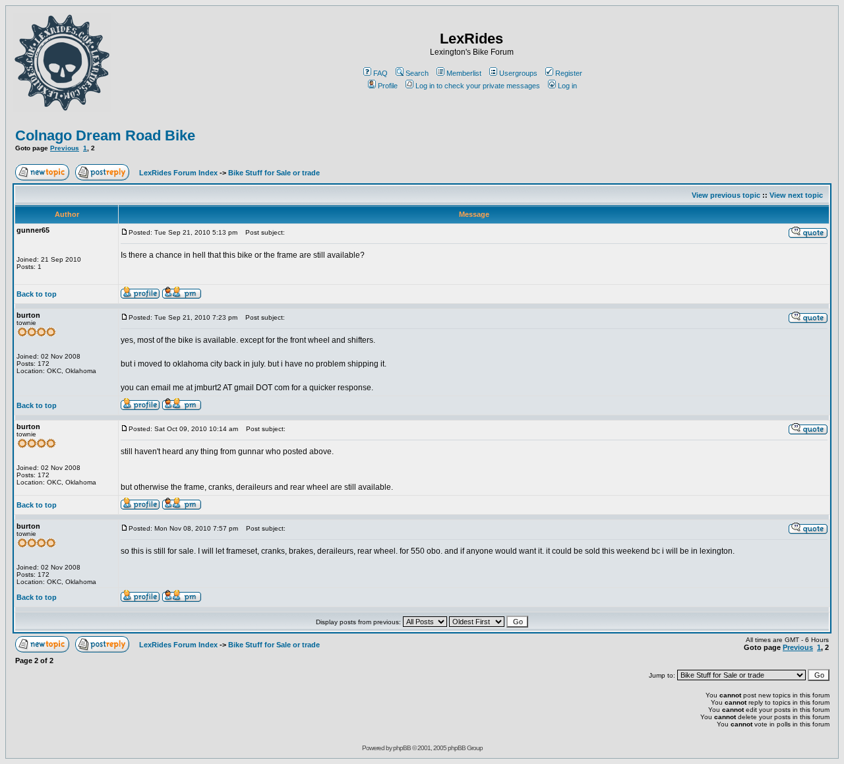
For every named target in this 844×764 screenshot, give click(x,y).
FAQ (380, 73)
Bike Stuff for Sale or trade (274, 173)
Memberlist (463, 73)
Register (568, 73)
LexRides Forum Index (178, 173)
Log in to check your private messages (477, 86)
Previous (64, 148)
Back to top (36, 294)
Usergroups (518, 73)
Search (417, 73)
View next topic (796, 195)
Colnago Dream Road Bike (105, 135)
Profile (388, 86)
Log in (567, 86)
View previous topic (726, 195)
